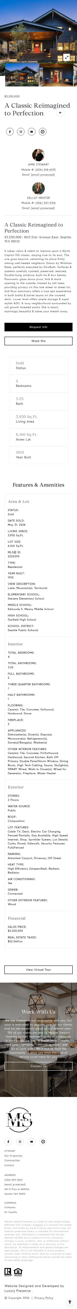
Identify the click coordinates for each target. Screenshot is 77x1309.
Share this (39, 341)
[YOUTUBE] (31, 131)
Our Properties (13, 1155)
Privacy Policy (44, 1298)
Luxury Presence (17, 1291)
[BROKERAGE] (42, 131)
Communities (12, 1160)
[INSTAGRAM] (21, 131)
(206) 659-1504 (13, 1179)
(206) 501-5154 (45, 203)
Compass (38, 1224)
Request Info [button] (38, 327)
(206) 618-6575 (45, 169)
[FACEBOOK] (10, 131)
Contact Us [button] (39, 1066)
